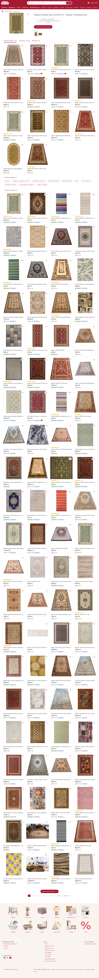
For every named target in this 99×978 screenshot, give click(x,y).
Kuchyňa (86, 917)
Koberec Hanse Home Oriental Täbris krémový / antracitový (19, 746)
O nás (46, 943)
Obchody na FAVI (49, 946)
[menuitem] (4, 7)
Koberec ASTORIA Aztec (33, 581)
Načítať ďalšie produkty (48, 891)
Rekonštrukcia (71, 917)
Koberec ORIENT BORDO (57, 350)
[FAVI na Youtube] (10, 958)
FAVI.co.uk (82, 969)
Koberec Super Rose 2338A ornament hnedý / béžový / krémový (45, 135)
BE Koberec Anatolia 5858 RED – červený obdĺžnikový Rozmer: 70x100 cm (23, 845)
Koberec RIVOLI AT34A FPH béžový (12, 581)
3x (58, 216)
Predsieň (71, 932)
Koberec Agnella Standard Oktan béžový (38, 251)
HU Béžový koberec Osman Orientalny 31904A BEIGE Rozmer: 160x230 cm (71, 713)
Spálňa (42, 932)
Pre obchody (48, 954)
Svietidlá (56, 917)
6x (11, 133)
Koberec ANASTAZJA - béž (82, 614)
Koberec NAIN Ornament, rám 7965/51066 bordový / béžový (19, 779)
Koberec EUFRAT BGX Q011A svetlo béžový (38, 614)
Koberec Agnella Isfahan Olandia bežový (14, 416)
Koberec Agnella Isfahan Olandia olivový (62, 135)
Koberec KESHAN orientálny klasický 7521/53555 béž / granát (20, 317)
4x (82, 133)
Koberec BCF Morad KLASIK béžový (60, 317)
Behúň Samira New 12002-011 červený (13, 102)
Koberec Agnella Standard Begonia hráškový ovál (16, 168)
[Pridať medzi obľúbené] (46, 46)
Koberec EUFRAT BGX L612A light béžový (86, 350)
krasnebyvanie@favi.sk (11, 943)
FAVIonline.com (8, 969)
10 (46, 79)
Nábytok (13, 917)
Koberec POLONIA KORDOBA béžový (37, 845)
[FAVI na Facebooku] (4, 958)
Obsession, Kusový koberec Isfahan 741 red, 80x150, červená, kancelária (46, 69)
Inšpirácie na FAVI (49, 950)
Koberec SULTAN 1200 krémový (83, 878)
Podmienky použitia (50, 959)
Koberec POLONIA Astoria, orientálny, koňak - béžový (41, 878)
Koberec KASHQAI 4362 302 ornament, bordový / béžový (66, 102)
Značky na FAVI (49, 948)
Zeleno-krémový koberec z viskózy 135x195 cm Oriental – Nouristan (22, 135)
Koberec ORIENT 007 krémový (83, 416)
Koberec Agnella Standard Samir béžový (14, 614)
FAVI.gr (93, 969)
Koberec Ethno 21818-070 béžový (84, 581)
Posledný (66, 895)
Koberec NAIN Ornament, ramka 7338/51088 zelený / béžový (20, 69)
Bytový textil (8, 11)
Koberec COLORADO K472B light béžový (86, 383)
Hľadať (69, 3)
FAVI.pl (54, 969)
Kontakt (6, 946)
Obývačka (27, 932)
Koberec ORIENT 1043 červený (83, 845)
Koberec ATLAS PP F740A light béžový (61, 449)
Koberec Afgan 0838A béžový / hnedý (37, 746)
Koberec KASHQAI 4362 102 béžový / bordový (39, 548)
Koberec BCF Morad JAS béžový (60, 284)
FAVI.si (35, 971)
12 (23, 260)
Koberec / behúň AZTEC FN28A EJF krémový (39, 647)
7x (11, 282)
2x (11, 381)
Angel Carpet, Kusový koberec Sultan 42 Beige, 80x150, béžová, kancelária (71, 581)
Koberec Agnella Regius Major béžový (13, 548)
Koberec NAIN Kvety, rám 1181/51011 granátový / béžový (66, 647)
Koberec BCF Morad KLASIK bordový (85, 135)
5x (34, 381)
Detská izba (57, 932)
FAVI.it (72, 969)
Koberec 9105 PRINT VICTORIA (59, 548)
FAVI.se (77, 969)
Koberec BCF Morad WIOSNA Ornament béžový (64, 614)
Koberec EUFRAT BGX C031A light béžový (62, 779)
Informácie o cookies (50, 961)
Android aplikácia (92, 943)
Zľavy (85, 932)
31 (70, 194)
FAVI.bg (88, 969)
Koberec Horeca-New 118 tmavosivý (37, 449)
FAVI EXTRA (48, 956)
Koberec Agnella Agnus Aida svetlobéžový (38, 317)
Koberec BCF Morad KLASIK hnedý (36, 168)
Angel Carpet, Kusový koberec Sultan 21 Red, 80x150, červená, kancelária (23, 680)
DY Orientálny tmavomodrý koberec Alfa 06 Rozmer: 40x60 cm (44, 284)
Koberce (16, 11)
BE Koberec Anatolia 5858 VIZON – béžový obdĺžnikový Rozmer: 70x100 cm (23, 482)
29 (70, 46)
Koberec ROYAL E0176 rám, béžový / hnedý (63, 812)
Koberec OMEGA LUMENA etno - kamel (38, 482)
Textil (42, 917)
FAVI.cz (49, 969)
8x (34, 216)
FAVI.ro (58, 969)
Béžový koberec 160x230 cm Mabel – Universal (16, 251)
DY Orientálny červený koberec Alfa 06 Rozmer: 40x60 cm (67, 251)
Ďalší (58, 895)
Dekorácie (27, 917)
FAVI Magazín (48, 952)
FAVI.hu (63, 969)
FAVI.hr (68, 969)
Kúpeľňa (13, 932)
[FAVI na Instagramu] (7, 958)
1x (58, 315)
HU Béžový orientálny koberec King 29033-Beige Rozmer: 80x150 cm (46, 779)
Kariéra (6, 948)
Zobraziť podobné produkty (43, 27)
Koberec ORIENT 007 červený (59, 383)
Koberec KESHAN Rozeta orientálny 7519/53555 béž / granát (67, 680)
